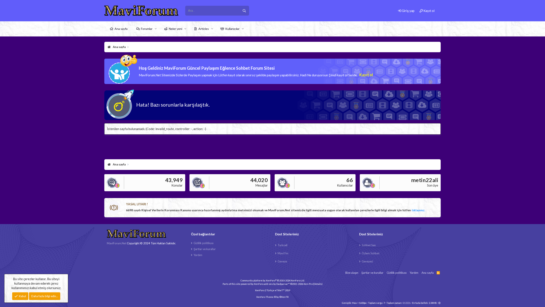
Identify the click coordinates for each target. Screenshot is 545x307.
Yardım (198, 255)
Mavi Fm (283, 253)
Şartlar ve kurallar (205, 249)
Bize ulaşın (351, 272)
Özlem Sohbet (370, 253)
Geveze (282, 261)
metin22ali (424, 180)
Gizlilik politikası (204, 243)
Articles (203, 28)
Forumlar (146, 28)
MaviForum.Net (116, 243)
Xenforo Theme (272, 296)
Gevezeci (367, 261)
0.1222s (407, 302)
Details (318, 283)
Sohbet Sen (369, 245)
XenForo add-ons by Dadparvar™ (272, 283)
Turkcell (282, 245)
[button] (156, 28)
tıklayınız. (418, 210)
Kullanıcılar (232, 28)
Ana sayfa (121, 28)
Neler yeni (175, 28)
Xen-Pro (308, 283)
